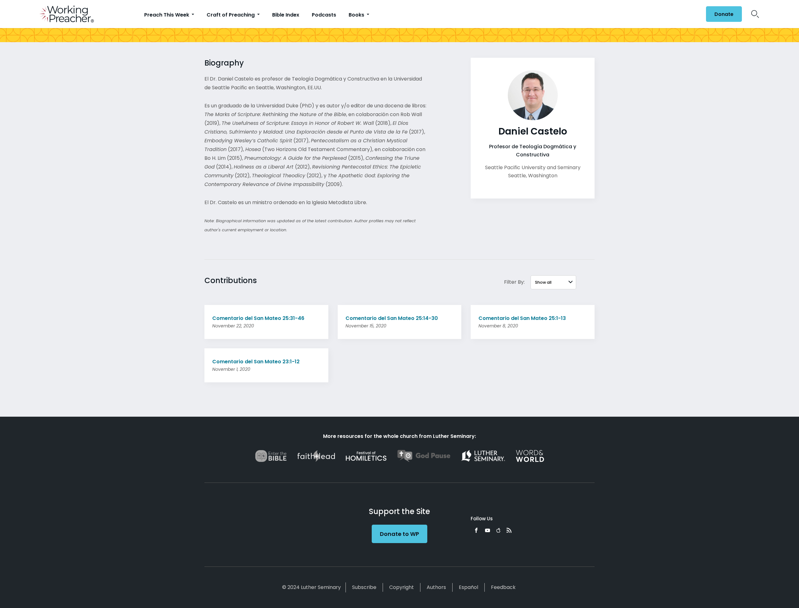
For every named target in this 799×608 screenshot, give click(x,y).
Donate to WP (399, 534)
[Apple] (498, 530)
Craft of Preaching (231, 14)
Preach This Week (167, 14)
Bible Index (285, 14)
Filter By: (514, 282)
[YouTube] (487, 530)
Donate (723, 14)
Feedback (503, 587)
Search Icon (755, 14)
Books (357, 14)
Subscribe (364, 587)
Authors (436, 587)
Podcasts (324, 14)
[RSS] (509, 530)
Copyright (401, 587)
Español (468, 587)
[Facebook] (476, 530)
